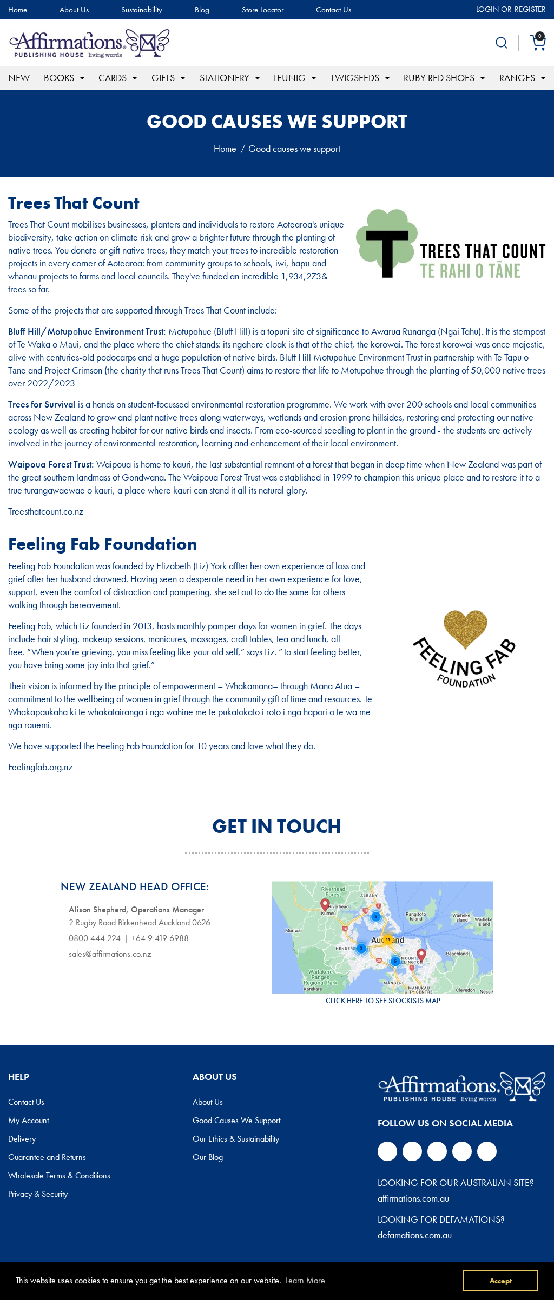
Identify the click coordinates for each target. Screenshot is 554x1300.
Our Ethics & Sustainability (236, 1139)
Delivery (22, 1139)
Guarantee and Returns (47, 1157)
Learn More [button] (305, 1280)
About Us (74, 10)
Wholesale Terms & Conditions (59, 1175)
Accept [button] (501, 1280)
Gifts (163, 77)
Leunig (290, 77)
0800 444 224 (95, 938)
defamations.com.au (415, 1235)
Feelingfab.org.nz (40, 767)
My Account (28, 1120)
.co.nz (72, 511)
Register (530, 9)
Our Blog (208, 1157)
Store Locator (262, 10)
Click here (344, 1000)
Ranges (517, 77)
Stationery (224, 77)
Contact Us (333, 10)
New (19, 77)
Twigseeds (355, 77)
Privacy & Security (38, 1194)
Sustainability (141, 10)
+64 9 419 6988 (160, 938)
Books (59, 77)
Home (17, 10)
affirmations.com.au (413, 1198)
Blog (202, 10)
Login (487, 9)
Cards (112, 77)
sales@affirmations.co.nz (110, 953)
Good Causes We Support (236, 1120)
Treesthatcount (34, 511)
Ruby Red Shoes (439, 77)
